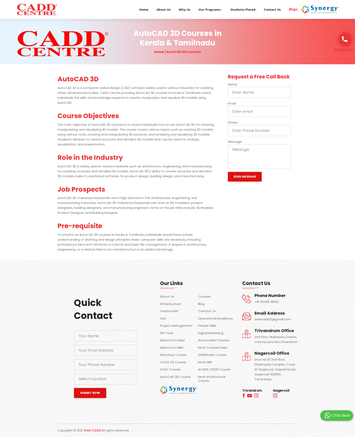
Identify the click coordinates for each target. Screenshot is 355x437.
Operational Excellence (215, 318)
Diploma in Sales (172, 340)
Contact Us (272, 9)
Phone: (233, 122)
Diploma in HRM (171, 348)
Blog (201, 304)
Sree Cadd (92, 430)
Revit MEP (205, 362)
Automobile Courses (213, 340)
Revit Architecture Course (212, 379)
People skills (207, 326)
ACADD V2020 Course (214, 370)
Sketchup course (173, 355)
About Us (164, 9)
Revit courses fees (212, 348)
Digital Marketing (210, 333)
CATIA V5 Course (173, 362)
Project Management (176, 326)
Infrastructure (170, 304)
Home (143, 9)
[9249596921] (345, 39)
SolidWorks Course (212, 355)
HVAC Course (170, 370)
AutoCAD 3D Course (175, 377)
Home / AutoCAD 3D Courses (177, 52)
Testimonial (169, 311)
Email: (232, 103)
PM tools (166, 333)
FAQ (163, 318)
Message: (235, 141)
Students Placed (243, 9)
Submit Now (90, 393)
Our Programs (209, 9)
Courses (204, 297)
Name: (233, 84)
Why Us (184, 9)
